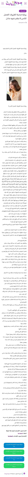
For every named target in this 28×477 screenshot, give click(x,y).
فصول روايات (22, 11)
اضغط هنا (10, 436)
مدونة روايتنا (7, 474)
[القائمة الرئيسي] (25, 3)
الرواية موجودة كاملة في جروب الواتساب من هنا (14, 452)
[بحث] (2, 3)
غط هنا (19, 433)
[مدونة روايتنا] (14, 3)
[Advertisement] (14, 32)
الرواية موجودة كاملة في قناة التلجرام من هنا (14, 445)
